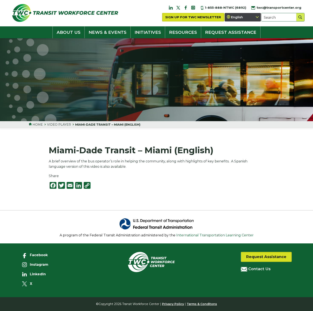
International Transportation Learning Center (215, 235)
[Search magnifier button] (300, 17)
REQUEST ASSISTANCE (230, 32)
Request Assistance (266, 256)
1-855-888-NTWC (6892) (225, 8)
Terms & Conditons (202, 304)
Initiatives (148, 32)
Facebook (39, 255)
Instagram (39, 265)
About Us (68, 32)
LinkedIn (38, 274)
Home (37, 124)
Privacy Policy (173, 304)
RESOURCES (183, 32)
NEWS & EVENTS (107, 32)
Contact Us (259, 269)
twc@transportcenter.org (278, 8)
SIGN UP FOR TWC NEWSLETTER (193, 17)
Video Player (59, 124)
